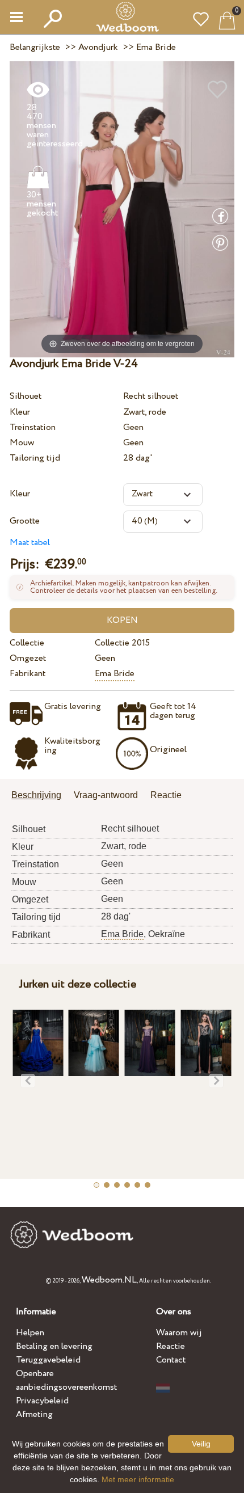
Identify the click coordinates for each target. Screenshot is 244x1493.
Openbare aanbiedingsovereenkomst (66, 1380)
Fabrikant (27, 673)
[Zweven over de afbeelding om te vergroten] (122, 208)
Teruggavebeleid (48, 1360)
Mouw (22, 442)
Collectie (27, 643)
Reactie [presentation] (166, 795)
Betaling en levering (54, 1346)
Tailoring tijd (35, 458)
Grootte (25, 521)
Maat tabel (30, 542)
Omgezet (28, 658)
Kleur (20, 412)
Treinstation (33, 427)
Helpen (30, 1332)
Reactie (170, 1346)
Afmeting (34, 1414)
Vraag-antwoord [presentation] (106, 795)
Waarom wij (179, 1332)
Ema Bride (114, 673)
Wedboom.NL (109, 1280)
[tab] (40, 796)
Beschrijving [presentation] (36, 795)
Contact (171, 1360)
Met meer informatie (138, 1479)
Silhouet (25, 396)
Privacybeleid (42, 1400)
